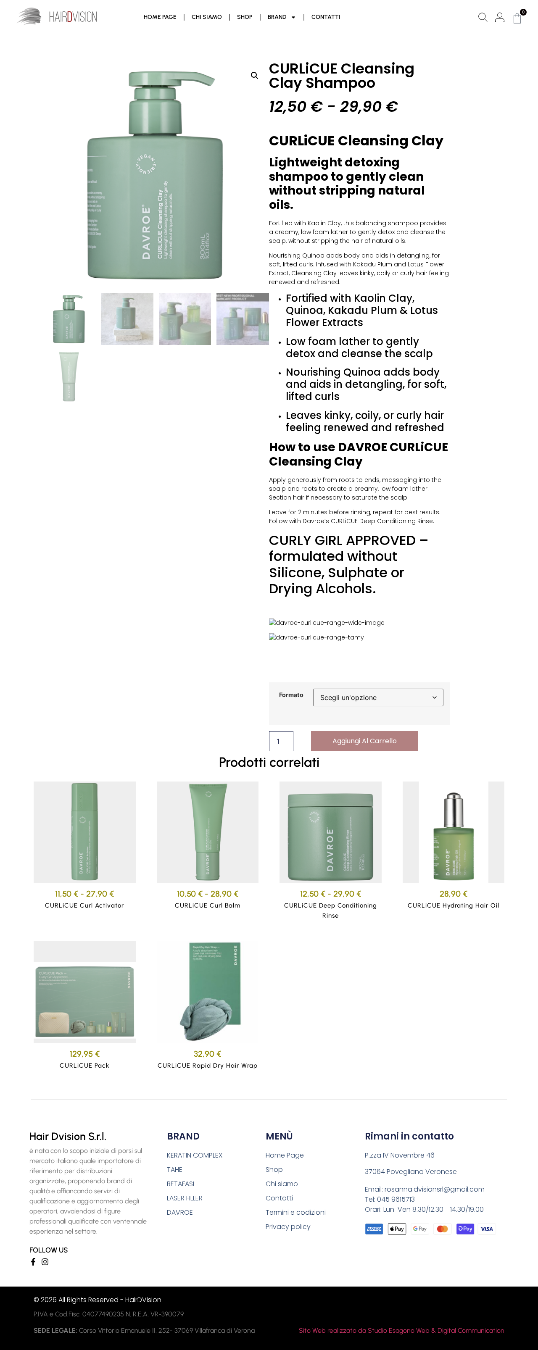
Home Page (160, 17)
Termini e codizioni (296, 1212)
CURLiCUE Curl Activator (84, 905)
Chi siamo (207, 17)
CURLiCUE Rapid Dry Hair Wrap (208, 1065)
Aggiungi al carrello (364, 741)
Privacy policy (288, 1227)
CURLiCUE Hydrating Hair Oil (453, 905)
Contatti (325, 17)
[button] (254, 75)
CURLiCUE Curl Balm (207, 905)
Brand (277, 17)
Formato (291, 695)
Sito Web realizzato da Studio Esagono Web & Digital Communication (401, 1330)
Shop (245, 17)
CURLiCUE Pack (85, 1065)
